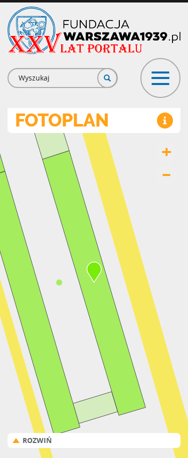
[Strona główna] (94, 30)
